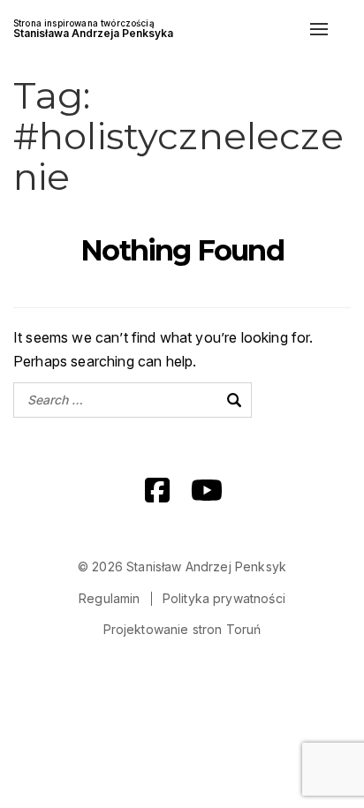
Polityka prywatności (224, 598)
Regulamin (109, 598)
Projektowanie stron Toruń (182, 629)
